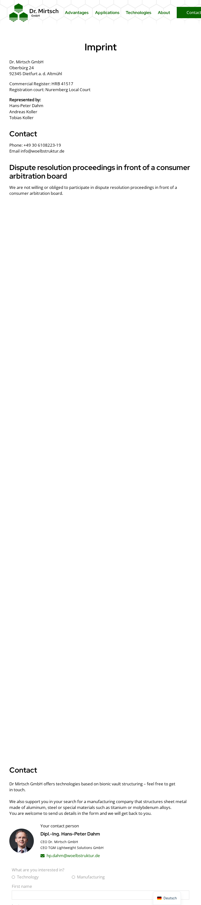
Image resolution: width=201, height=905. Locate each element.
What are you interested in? (38, 870)
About (164, 12)
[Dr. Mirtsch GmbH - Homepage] (33, 12)
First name (22, 886)
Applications (107, 12)
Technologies (138, 12)
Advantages (76, 12)
